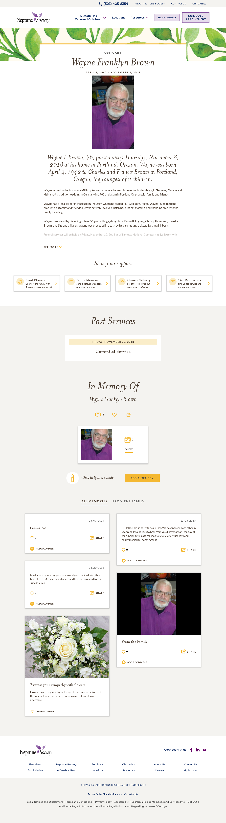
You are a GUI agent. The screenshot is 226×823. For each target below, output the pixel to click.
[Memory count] (98, 414)
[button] (88, 17)
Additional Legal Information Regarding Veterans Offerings (131, 806)
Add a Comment (45, 548)
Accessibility (121, 801)
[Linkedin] (198, 750)
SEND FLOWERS (45, 711)
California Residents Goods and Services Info (158, 801)
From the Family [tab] (129, 501)
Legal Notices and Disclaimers (45, 801)
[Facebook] (191, 750)
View (129, 449)
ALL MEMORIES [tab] (94, 501)
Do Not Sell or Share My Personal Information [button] (111, 794)
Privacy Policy (103, 801)
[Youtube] (204, 750)
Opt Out (192, 801)
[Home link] (33, 17)
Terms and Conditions (79, 801)
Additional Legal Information (76, 806)
